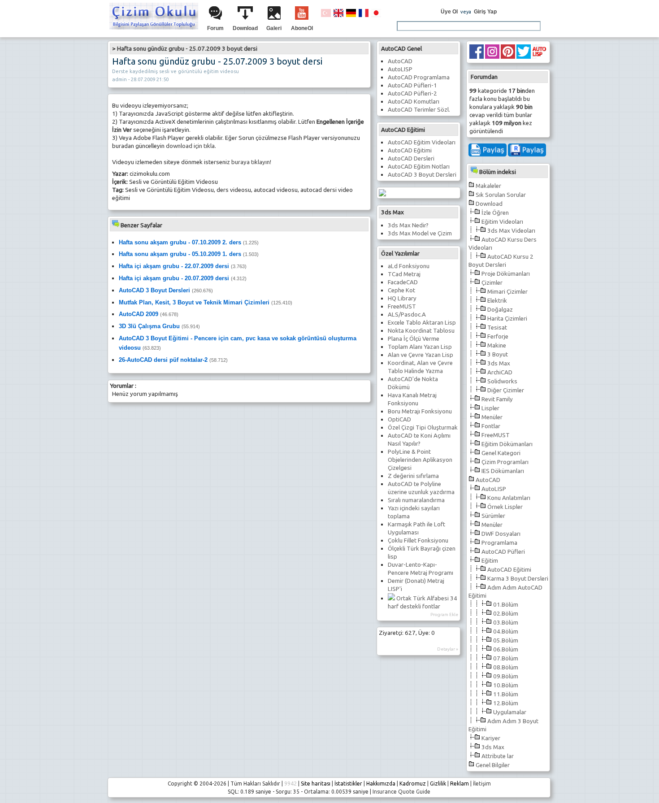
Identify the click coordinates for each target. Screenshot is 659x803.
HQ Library (402, 298)
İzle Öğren (495, 212)
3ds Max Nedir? (408, 225)
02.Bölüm (505, 613)
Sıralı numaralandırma (416, 500)
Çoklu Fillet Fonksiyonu (418, 540)
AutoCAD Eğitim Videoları (421, 142)
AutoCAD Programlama (419, 77)
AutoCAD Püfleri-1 (412, 85)
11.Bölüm (505, 694)
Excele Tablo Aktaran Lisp (422, 322)
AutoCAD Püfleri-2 (412, 93)
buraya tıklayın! (251, 162)
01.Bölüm (505, 604)
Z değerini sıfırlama (413, 476)
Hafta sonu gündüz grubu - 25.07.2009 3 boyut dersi (187, 48)
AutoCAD (488, 480)
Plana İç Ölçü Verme (413, 338)
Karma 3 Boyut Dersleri (517, 578)
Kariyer (490, 738)
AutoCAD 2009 (138, 314)
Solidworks (502, 381)
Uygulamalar (509, 712)
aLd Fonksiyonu (408, 266)
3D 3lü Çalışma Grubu (149, 326)
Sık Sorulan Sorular (501, 194)
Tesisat (497, 327)
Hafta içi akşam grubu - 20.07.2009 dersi (174, 278)
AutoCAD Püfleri (503, 551)
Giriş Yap (485, 12)
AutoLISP (493, 489)
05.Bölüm (505, 640)
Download (245, 28)
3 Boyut (497, 354)
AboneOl (302, 28)
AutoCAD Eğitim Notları (419, 166)
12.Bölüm (505, 703)
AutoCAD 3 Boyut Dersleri (422, 174)
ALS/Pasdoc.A (407, 314)
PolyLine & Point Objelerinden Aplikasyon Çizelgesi (420, 459)
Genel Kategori (500, 453)
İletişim (482, 783)
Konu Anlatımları (508, 498)
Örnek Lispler (505, 507)
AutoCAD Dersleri (411, 158)
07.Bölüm (505, 658)
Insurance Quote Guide (401, 791)
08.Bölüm (505, 667)
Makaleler (488, 185)
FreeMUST (495, 435)
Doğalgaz (500, 309)
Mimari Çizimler (507, 291)
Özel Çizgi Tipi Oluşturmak (423, 427)
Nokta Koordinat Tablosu (421, 330)
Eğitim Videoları (502, 221)
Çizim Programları (505, 462)
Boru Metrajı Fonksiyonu (420, 411)
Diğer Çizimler (505, 390)
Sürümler (493, 515)
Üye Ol (449, 12)
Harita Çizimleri (507, 318)
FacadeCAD (403, 282)
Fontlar (490, 426)
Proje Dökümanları (505, 273)
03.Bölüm (505, 622)
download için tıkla (190, 146)
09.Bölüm (505, 676)
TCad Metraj (404, 274)
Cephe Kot (401, 290)
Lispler (490, 408)
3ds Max (498, 363)
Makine (496, 345)
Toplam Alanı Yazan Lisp (420, 346)
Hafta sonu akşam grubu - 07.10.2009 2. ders (180, 242)
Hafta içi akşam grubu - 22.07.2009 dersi (174, 266)
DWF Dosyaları (500, 533)
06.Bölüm (505, 649)
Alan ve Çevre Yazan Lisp (420, 355)
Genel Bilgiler (493, 765)
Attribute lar (497, 756)
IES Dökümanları (502, 471)
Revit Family (497, 399)
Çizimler (492, 282)
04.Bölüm (505, 631)
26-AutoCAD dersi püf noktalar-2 (163, 359)
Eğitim (489, 560)
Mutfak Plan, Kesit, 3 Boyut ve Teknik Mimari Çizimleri (194, 302)
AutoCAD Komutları (413, 101)
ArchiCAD (499, 372)
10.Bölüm (505, 685)
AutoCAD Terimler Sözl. (419, 109)
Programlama (499, 542)
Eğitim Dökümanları (507, 444)
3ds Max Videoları (511, 230)
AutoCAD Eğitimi (509, 569)
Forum (215, 28)
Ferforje (497, 336)
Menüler (492, 417)
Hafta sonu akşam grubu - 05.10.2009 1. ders (180, 254)
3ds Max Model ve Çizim (420, 233)
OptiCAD (399, 419)
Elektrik (497, 300)
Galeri (274, 28)
